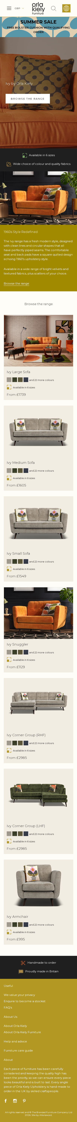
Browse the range (16, 283)
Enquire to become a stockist (24, 1001)
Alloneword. (45, 1115)
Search (54, 8)
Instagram (15, 1101)
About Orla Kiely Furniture (22, 1032)
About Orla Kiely (15, 1026)
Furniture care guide (18, 1050)
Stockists (66, 8)
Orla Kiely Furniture (38, 8)
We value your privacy (19, 995)
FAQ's (8, 1007)
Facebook (5, 1101)
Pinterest (24, 1101)
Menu (9, 8)
